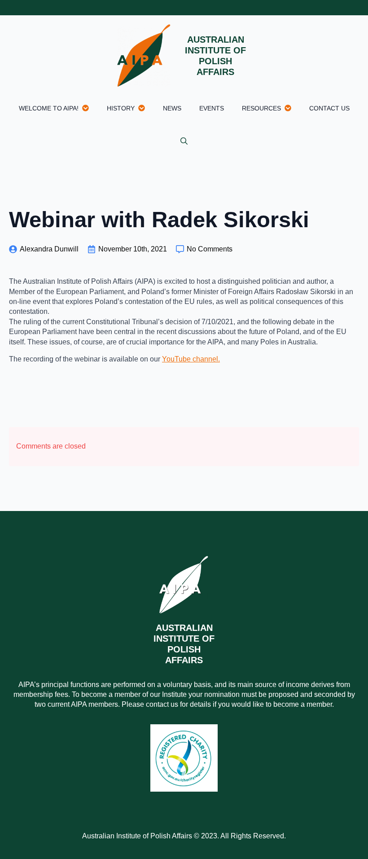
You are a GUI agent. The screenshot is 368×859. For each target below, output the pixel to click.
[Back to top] (345, 836)
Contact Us (329, 108)
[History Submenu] (144, 108)
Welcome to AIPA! (49, 108)
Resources (261, 108)
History (121, 108)
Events (211, 108)
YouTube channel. (191, 359)
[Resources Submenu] (290, 108)
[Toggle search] (184, 141)
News (172, 108)
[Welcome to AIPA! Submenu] (88, 108)
